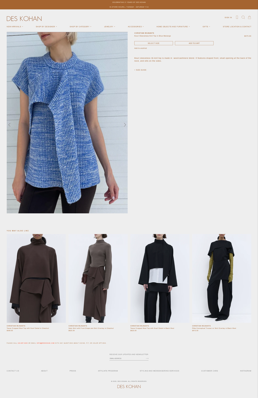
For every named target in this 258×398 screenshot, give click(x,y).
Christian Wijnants (16, 326)
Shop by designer (46, 27)
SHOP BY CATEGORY (80, 27)
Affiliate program (108, 371)
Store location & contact (237, 27)
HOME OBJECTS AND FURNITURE (173, 27)
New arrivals (14, 27)
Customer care (209, 371)
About (44, 371)
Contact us (13, 371)
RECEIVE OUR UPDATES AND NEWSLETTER (129, 354)
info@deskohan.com (46, 343)
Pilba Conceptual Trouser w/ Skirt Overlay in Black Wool (214, 328)
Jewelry (109, 27)
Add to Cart (194, 43)
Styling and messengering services (159, 371)
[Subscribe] (147, 359)
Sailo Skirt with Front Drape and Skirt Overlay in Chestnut (91, 328)
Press (73, 371)
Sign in (228, 17)
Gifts (206, 27)
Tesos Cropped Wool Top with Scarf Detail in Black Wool (152, 328)
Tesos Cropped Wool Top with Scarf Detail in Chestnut (28, 328)
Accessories (135, 27)
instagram (245, 371)
